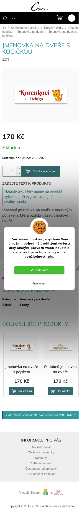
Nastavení (39, 283)
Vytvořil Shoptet (30, 492)
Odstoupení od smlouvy (41, 468)
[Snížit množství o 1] (18, 173)
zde (50, 256)
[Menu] (71, 18)
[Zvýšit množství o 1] (18, 168)
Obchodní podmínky (41, 452)
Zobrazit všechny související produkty (41, 415)
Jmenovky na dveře (34, 299)
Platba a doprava (41, 463)
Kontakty (41, 458)
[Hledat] (4, 18)
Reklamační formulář (41, 474)
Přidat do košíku (43, 171)
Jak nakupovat (41, 447)
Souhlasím (41, 270)
